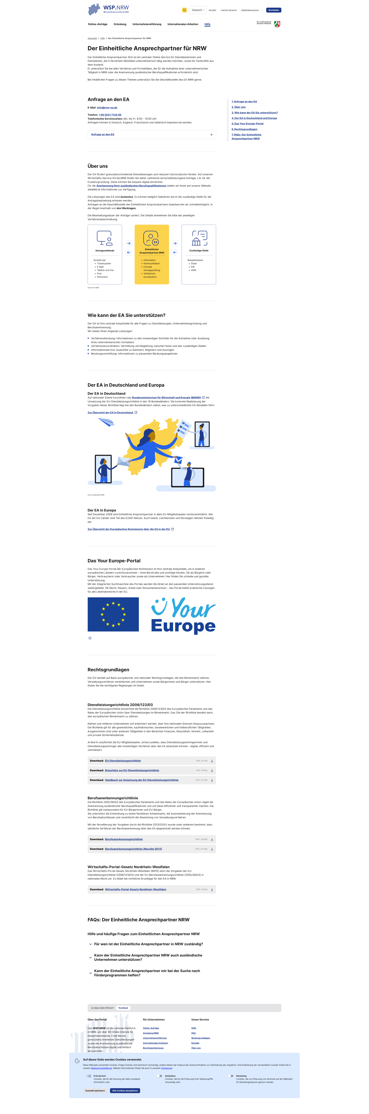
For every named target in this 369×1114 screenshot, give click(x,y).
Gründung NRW (151, 1033)
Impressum (166, 1068)
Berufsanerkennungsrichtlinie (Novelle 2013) (133, 848)
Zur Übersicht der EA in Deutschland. (111, 412)
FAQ (193, 1033)
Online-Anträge (151, 1028)
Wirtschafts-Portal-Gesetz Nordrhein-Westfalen (135, 889)
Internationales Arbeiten (155, 1043)
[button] (152, 944)
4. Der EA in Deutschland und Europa (254, 118)
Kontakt (195, 1043)
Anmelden (274, 10)
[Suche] (184, 10)
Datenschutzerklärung (101, 1068)
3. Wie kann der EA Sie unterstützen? (255, 112)
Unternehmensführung (155, 1038)
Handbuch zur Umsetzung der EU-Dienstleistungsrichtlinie (142, 780)
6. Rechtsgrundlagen (244, 129)
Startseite (92, 38)
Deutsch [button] (197, 10)
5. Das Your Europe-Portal (247, 123)
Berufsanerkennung (153, 1048)
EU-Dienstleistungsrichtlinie (123, 760)
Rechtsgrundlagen (200, 1038)
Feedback (123, 1008)
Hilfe (102, 38)
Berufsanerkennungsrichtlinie (124, 839)
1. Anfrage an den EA (244, 101)
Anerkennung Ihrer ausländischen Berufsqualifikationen (131, 185)
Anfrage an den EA (102, 134)
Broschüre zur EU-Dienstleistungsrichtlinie (132, 770)
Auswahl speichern (95, 1090)
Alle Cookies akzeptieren (125, 1090)
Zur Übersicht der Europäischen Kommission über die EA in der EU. (129, 529)
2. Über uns (239, 107)
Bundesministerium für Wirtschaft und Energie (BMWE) (166, 397)
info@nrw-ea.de (107, 107)
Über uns (196, 1048)
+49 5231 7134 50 (110, 114)
